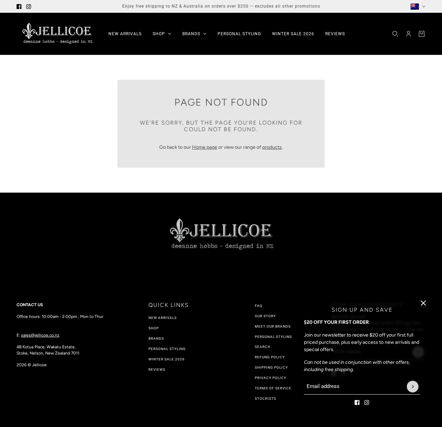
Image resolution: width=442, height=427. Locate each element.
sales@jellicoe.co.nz (40, 335)
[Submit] (413, 386)
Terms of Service (273, 388)
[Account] (408, 34)
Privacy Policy (270, 378)
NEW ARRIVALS (162, 318)
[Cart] (421, 34)
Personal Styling (167, 349)
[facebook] (19, 6)
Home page (204, 147)
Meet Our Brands (273, 326)
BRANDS (156, 338)
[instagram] (28, 6)
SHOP (153, 328)
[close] (423, 303)
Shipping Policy (271, 367)
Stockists (265, 398)
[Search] (395, 34)
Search (262, 347)
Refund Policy (270, 357)
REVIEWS (156, 369)
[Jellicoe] (57, 33)
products (272, 147)
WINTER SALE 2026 (166, 359)
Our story (265, 316)
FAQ (258, 306)
